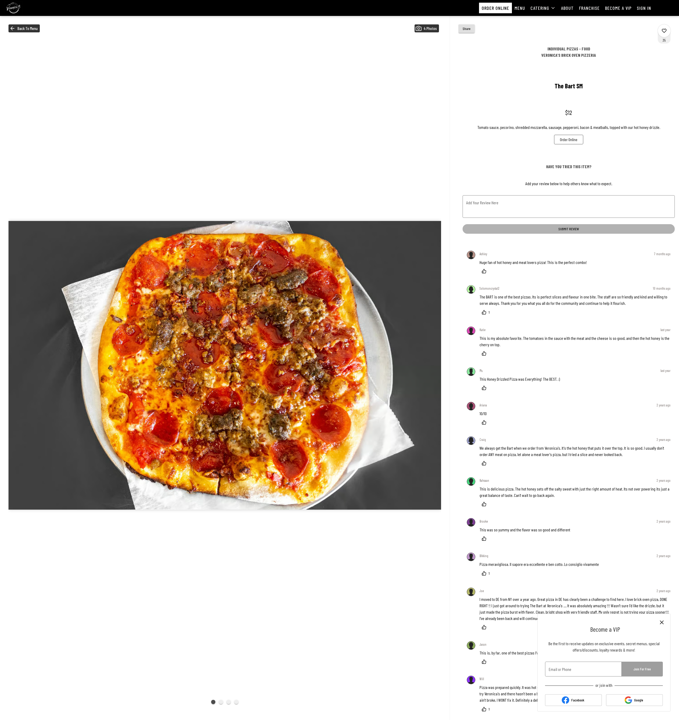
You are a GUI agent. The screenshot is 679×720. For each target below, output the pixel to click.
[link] (568, 139)
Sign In (644, 8)
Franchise (589, 8)
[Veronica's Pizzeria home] (28, 8)
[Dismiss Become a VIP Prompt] (661, 622)
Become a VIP (618, 8)
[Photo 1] (213, 702)
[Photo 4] (236, 702)
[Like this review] (485, 271)
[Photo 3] (229, 702)
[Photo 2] (221, 702)
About (567, 8)
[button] (543, 8)
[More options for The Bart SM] (664, 30)
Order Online (495, 8)
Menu (520, 8)
